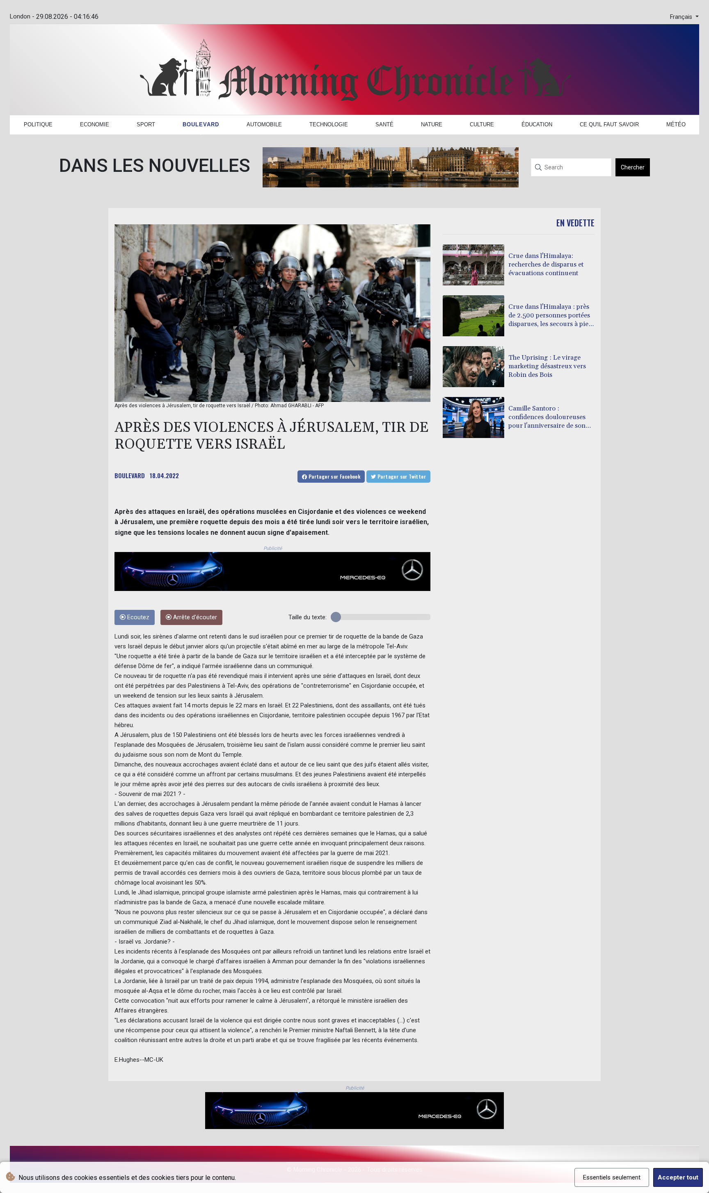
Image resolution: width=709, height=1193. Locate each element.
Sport (146, 124)
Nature (431, 124)
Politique (38, 124)
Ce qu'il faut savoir (609, 124)
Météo (676, 124)
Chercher (633, 167)
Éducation (536, 124)
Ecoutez (137, 617)
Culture (482, 124)
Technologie (328, 124)
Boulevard (201, 124)
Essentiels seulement (611, 1177)
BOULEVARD (129, 475)
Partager (333, 476)
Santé (384, 124)
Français (682, 17)
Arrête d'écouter (194, 617)
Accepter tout (678, 1177)
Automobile (264, 124)
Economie (94, 124)
